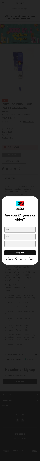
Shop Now (20, 253)
